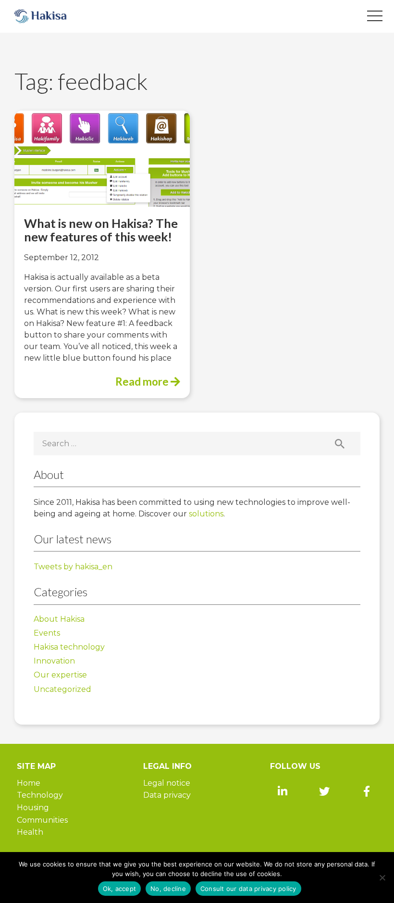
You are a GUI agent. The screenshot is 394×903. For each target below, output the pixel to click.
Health (30, 832)
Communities (42, 820)
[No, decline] (382, 877)
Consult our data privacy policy (248, 888)
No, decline (168, 888)
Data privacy (167, 795)
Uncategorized (62, 689)
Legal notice (166, 783)
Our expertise (60, 674)
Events (47, 633)
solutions (206, 513)
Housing (33, 807)
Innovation (54, 660)
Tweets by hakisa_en (73, 566)
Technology (40, 795)
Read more (143, 381)
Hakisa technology (69, 647)
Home (28, 783)
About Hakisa (59, 619)
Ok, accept (119, 888)
